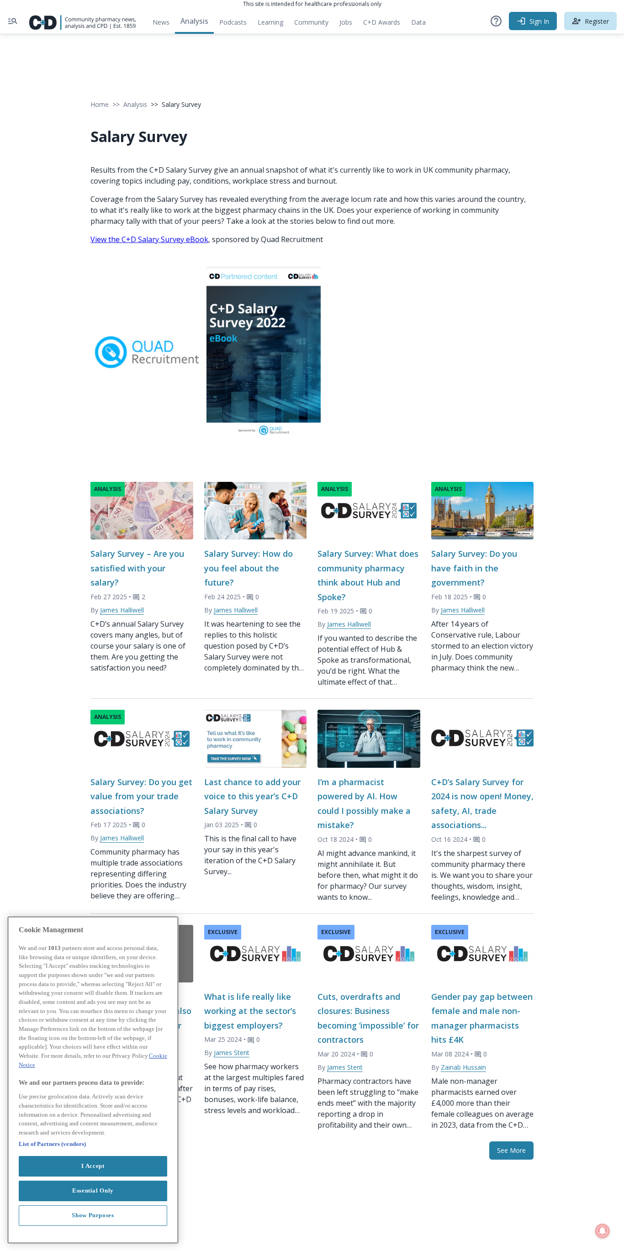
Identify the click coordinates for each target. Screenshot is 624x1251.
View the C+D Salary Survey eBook (149, 239)
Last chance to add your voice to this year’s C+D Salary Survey (252, 796)
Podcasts (233, 22)
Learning (270, 22)
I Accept (92, 1165)
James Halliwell (122, 610)
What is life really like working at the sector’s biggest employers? (250, 1011)
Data (421, 24)
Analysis (194, 21)
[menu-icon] (12, 21)
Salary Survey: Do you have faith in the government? (474, 568)
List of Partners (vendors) (52, 1143)
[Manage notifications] (602, 1231)
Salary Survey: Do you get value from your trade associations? (141, 796)
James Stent (231, 1052)
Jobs (348, 24)
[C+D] (82, 21)
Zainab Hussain (463, 1067)
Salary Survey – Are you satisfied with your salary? (137, 568)
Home (99, 104)
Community (314, 24)
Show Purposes (93, 1215)
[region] (93, 1080)
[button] (496, 21)
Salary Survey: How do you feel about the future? (248, 568)
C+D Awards (384, 24)
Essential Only (93, 1190)
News (161, 22)
